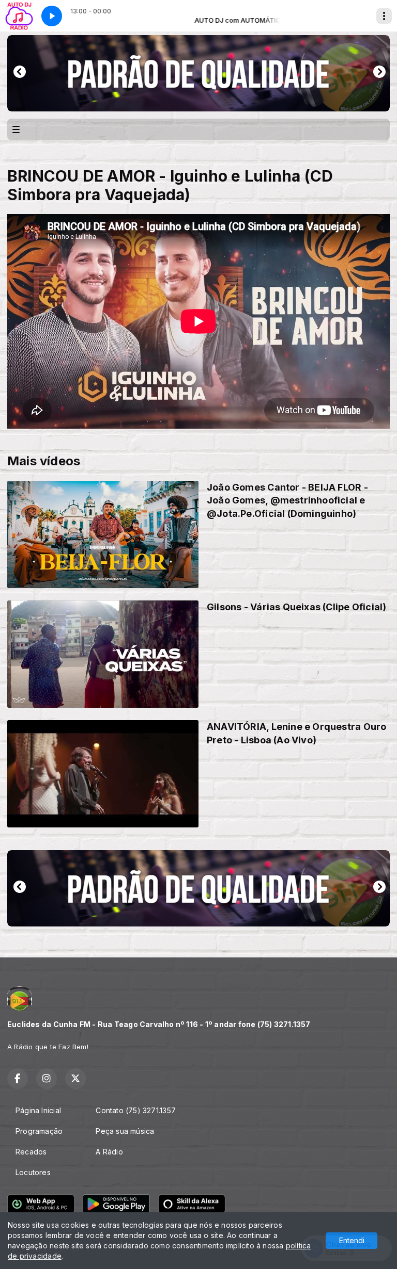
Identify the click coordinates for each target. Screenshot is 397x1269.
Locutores (33, 1172)
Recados (31, 1151)
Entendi (351, 1240)
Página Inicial (38, 1110)
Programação (39, 1131)
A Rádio (109, 1151)
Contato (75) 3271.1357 (136, 1110)
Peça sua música (125, 1131)
